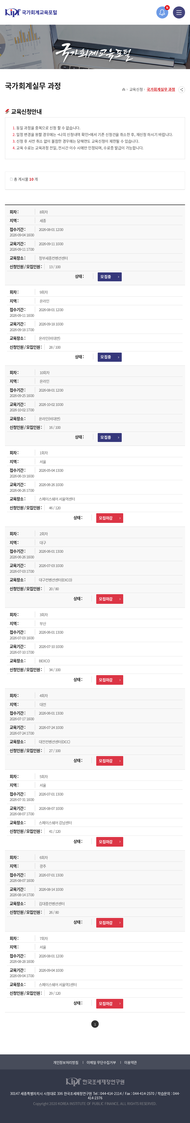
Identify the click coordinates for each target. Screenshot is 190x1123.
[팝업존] (162, 12)
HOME (123, 89)
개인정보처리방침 (65, 1062)
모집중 (105, 276)
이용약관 (130, 1062)
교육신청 (136, 89)
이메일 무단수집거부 (101, 1062)
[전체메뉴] (179, 12)
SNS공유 (181, 89)
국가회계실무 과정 (161, 89)
